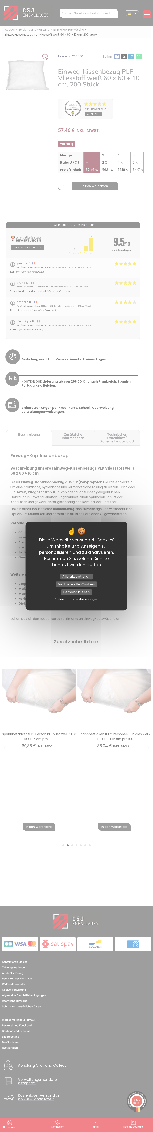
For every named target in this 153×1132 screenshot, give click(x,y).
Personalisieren (76, 592)
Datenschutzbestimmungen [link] (76, 599)
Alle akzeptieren (76, 576)
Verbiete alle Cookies (76, 584)
